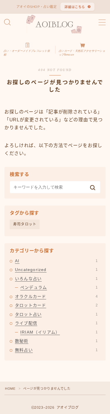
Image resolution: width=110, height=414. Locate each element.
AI (56, 260)
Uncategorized (56, 269)
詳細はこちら (75, 7)
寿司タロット (24, 224)
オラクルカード (56, 296)
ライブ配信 (56, 323)
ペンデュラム (59, 287)
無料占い (56, 350)
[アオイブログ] (55, 24)
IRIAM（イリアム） (59, 332)
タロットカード (56, 305)
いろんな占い (56, 278)
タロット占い (56, 314)
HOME (10, 388)
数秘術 (56, 341)
